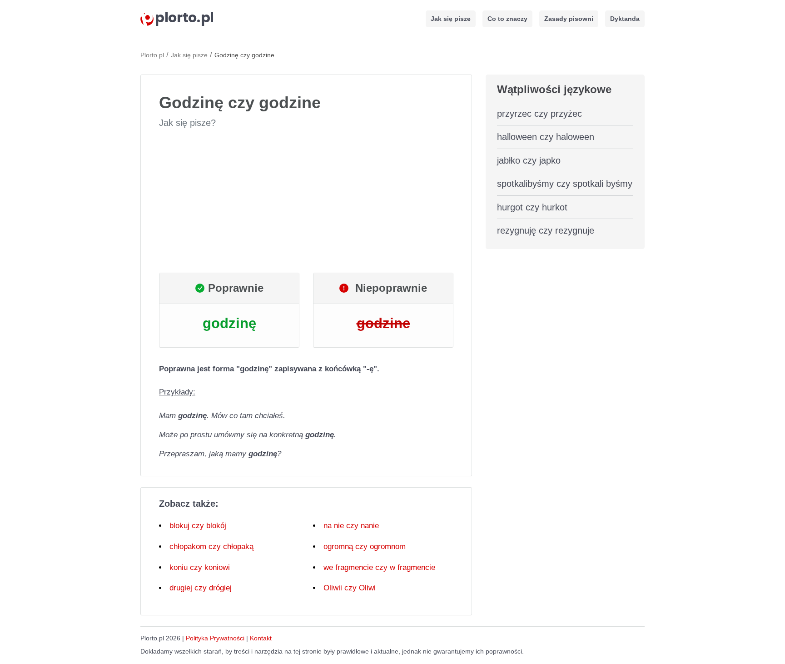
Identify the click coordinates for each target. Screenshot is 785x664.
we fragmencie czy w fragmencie (379, 567)
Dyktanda (625, 18)
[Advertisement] (306, 201)
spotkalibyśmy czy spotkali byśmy (564, 184)
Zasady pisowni (568, 18)
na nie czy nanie (351, 525)
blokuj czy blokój (197, 525)
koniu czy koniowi (199, 567)
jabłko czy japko (529, 160)
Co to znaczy (507, 18)
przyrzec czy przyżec (539, 114)
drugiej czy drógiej (200, 588)
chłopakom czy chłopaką (211, 546)
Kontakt (261, 638)
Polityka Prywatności (215, 638)
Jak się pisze (451, 18)
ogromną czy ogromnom (364, 546)
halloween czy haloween (545, 137)
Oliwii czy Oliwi (349, 588)
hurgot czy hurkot (532, 207)
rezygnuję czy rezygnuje (545, 230)
